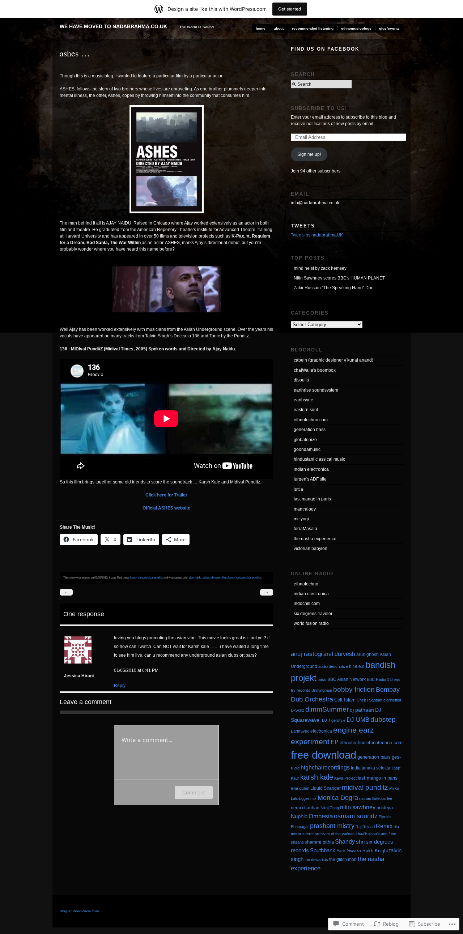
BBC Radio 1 (378, 679)
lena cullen (300, 788)
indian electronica (311, 469)
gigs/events (389, 28)
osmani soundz (356, 816)
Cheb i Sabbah (369, 700)
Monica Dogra (338, 797)
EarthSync (300, 731)
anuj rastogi (306, 654)
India (356, 768)
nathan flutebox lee (375, 798)
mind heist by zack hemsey (320, 268)
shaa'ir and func (382, 834)
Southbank (322, 850)
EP (335, 742)
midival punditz (153, 577)
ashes (206, 577)
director (216, 577)
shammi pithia (319, 842)
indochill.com (307, 603)
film (224, 577)
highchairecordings (325, 767)
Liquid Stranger (325, 788)
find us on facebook (325, 49)
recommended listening (313, 28)
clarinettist (392, 700)
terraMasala (305, 528)
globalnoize (305, 439)
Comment (193, 792)
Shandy (345, 841)
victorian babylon (310, 548)
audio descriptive (333, 666)
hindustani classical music (319, 459)
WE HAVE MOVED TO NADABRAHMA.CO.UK (113, 26)
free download (323, 755)
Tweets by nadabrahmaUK (317, 235)
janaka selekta (376, 768)
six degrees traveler (313, 613)
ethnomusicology (356, 28)
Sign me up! (309, 154)
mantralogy (305, 509)
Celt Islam (345, 700)
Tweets (303, 226)
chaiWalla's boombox (315, 370)
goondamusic (307, 449)
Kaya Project (345, 778)
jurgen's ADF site (310, 479)
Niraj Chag (329, 808)
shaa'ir (361, 834)
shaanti (297, 842)
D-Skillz (297, 710)
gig (297, 768)
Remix (384, 826)
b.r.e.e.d (357, 666)
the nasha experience (315, 538)
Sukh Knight (375, 850)
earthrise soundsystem (316, 390)
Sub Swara (348, 850)
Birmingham (321, 690)
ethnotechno (306, 584)
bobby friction (354, 689)
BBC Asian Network (346, 679)
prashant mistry (332, 825)
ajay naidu (195, 577)
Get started (289, 9)
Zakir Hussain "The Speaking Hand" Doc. (334, 287)
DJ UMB (358, 719)
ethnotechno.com (311, 419)
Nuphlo (299, 816)
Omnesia (321, 816)
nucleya (385, 807)
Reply (120, 685)
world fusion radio (311, 623)
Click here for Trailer (166, 495)
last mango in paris (312, 499)
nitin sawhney (357, 807)
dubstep (383, 719)
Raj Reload (365, 826)
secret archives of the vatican (328, 834)
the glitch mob (343, 859)
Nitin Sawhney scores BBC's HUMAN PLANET (339, 278)
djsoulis (301, 380)
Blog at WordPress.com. (80, 911)
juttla (298, 489)
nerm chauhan (305, 807)
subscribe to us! (319, 108)
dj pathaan (362, 710)
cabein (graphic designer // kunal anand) (333, 360)
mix (313, 798)
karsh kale (136, 577)
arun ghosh (367, 654)
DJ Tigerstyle (333, 720)
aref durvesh (339, 654)
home (261, 28)
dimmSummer (327, 709)
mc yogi (301, 518)
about (279, 28)
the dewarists (316, 859)
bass (322, 679)
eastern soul (306, 409)
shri (360, 842)
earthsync (303, 399)
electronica (321, 731)
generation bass (310, 429)
